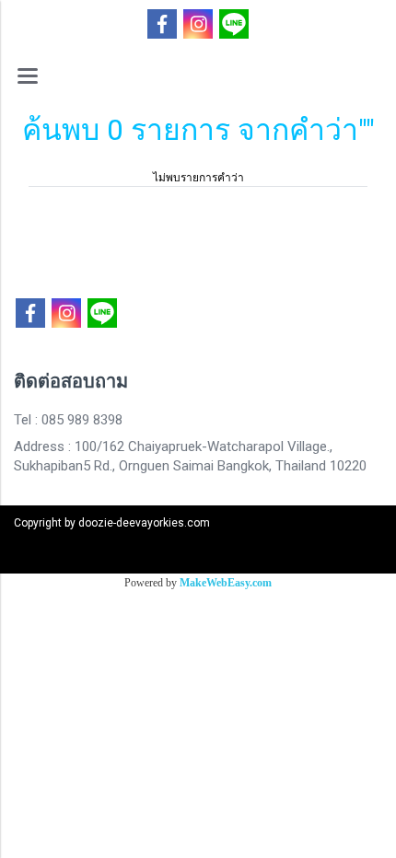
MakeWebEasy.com (226, 582)
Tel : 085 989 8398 (68, 420)
